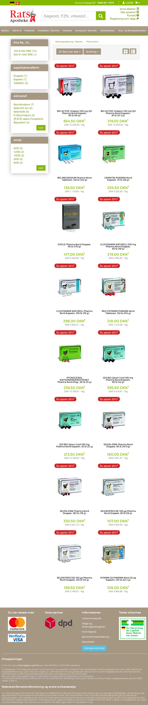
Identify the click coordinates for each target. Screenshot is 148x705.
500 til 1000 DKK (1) (25, 54)
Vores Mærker (128, 9)
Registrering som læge (123, 18)
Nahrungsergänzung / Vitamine (68, 41)
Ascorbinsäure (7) (24, 104)
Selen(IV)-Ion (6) (23, 108)
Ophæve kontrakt (94, 648)
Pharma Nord (92, 41)
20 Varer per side (69, 51)
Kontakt (131, 15)
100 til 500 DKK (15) (25, 51)
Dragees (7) (20, 75)
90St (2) (18, 162)
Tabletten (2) (21, 83)
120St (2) (19, 152)
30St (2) (18, 159)
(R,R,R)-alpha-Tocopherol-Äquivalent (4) (29, 120)
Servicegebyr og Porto (29, 665)
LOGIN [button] (129, 3)
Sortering (91, 51)
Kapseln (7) (20, 79)
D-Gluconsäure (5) (24, 115)
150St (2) (19, 155)
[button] (137, 2)
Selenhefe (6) (21, 111)
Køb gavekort (128, 12)
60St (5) (18, 148)
